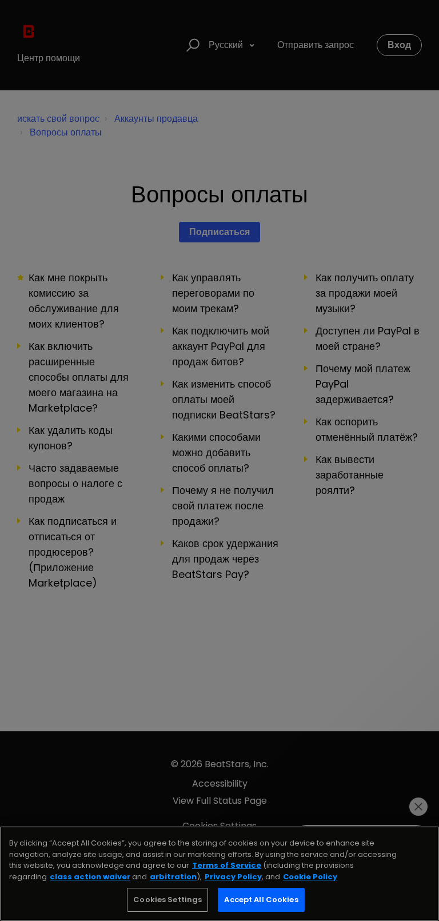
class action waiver (90, 876)
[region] (219, 873)
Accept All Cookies (261, 899)
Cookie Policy (310, 876)
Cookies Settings (167, 899)
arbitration (173, 876)
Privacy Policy (233, 876)
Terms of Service (226, 865)
